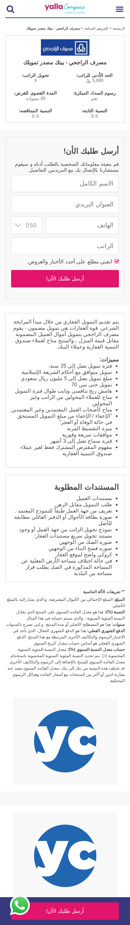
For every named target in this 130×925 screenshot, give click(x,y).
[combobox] (26, 225)
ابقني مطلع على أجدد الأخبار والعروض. (70, 261)
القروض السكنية (95, 28)
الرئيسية (118, 28)
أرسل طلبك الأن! (65, 278)
